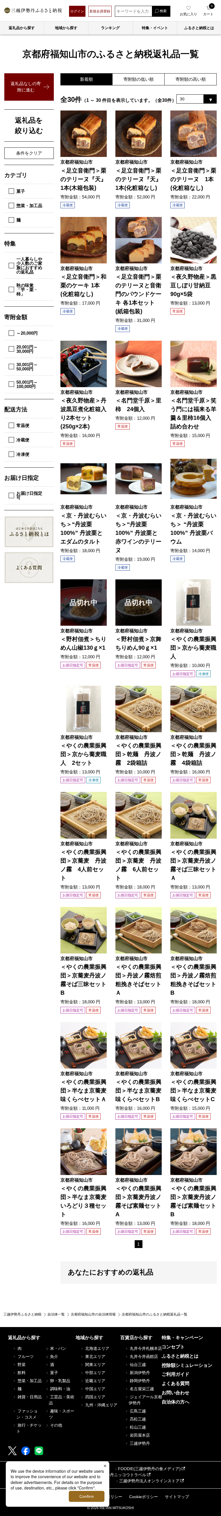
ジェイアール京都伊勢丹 (145, 1400)
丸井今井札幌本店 (145, 1348)
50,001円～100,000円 (27, 384)
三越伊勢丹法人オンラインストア (149, 1480)
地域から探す (66, 28)
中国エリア (94, 1388)
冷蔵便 (22, 439)
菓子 (20, 191)
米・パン (57, 1348)
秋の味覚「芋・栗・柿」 (27, 289)
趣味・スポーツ (61, 1414)
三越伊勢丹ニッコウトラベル (120, 1474)
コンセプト (173, 1346)
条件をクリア (29, 153)
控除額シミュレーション (187, 1365)
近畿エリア (94, 1380)
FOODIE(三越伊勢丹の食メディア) (149, 1468)
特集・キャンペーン (182, 1337)
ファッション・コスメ (27, 1414)
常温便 (22, 425)
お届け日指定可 (29, 495)
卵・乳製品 (59, 1380)
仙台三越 (137, 1364)
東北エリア (94, 1356)
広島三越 (137, 1411)
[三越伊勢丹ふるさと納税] (33, 11)
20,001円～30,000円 (27, 349)
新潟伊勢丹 (139, 1372)
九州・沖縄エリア (100, 1405)
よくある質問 (175, 1383)
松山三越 (137, 1427)
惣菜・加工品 (29, 205)
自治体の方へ (175, 1401)
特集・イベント (155, 28)
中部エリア (94, 1372)
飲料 (21, 1372)
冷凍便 (22, 454)
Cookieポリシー (143, 1496)
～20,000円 (27, 333)
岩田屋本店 (139, 1435)
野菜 (21, 1364)
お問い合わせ (175, 1392)
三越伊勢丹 (139, 1443)
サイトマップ (177, 1496)
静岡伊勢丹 (139, 1380)
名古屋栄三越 (141, 1388)
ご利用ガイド (175, 1374)
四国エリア (94, 1397)
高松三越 (137, 1419)
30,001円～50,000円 (27, 366)
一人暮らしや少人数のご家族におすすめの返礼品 (29, 265)
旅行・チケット (29, 1428)
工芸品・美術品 (61, 1400)
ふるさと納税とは (180, 1356)
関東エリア (94, 1364)
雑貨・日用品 (29, 1397)
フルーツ (25, 1356)
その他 (55, 1425)
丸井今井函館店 (143, 1356)
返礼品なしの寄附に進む (26, 87)
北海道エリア (96, 1348)
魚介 (53, 1356)
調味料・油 (59, 1388)
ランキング (110, 28)
